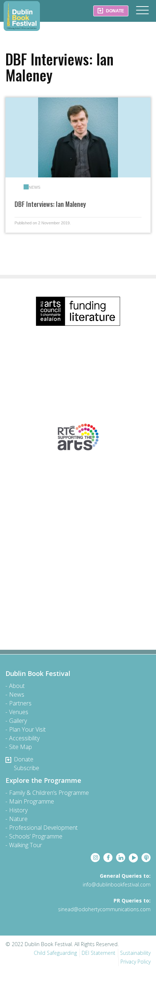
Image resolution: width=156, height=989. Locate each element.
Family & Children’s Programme (49, 793)
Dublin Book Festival (22, 16)
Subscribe (26, 768)
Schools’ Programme (35, 836)
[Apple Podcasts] (146, 857)
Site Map (20, 747)
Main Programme (31, 801)
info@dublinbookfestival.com (117, 884)
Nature (18, 819)
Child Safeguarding (55, 952)
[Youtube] (133, 857)
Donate (23, 759)
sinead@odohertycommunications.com (104, 909)
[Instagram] (95, 857)
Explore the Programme (43, 780)
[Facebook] (107, 857)
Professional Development (43, 828)
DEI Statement (98, 952)
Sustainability (135, 952)
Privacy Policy (135, 961)
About (17, 686)
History (18, 810)
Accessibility (24, 738)
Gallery (18, 721)
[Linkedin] (120, 857)
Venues (18, 712)
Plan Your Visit (27, 729)
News (34, 187)
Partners (20, 703)
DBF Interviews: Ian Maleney (50, 204)
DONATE (114, 10)
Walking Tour (25, 845)
